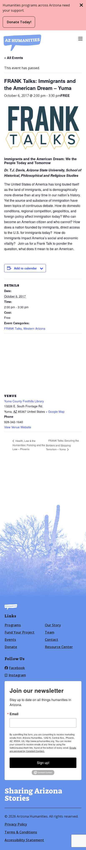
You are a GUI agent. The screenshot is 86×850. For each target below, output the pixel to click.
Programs (13, 625)
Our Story (53, 625)
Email (14, 714)
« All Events (13, 57)
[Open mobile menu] (80, 38)
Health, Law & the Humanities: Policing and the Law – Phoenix (29, 445)
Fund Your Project (19, 632)
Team (49, 632)
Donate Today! (19, 22)
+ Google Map (55, 411)
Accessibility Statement (24, 840)
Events (10, 639)
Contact (51, 639)
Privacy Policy (16, 824)
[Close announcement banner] (81, 5)
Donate (11, 647)
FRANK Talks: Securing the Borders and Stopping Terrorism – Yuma (62, 445)
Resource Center (59, 647)
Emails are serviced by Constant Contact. (43, 749)
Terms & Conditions (21, 832)
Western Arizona (34, 328)
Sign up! (43, 762)
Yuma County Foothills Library (24, 401)
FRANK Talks (13, 328)
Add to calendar (25, 268)
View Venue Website (17, 427)
